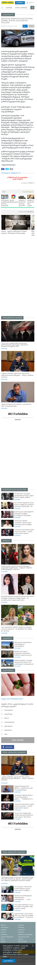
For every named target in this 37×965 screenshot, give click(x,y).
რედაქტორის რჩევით (12, 318)
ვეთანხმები (8, 961)
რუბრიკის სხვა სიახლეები (14, 490)
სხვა (5, 734)
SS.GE (3, 192)
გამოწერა (20, 3)
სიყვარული (8, 714)
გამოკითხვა (8, 670)
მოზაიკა (6, 541)
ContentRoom (26, 212)
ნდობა (6, 718)
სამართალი (8, 15)
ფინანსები (8, 730)
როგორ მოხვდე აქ (28, 192)
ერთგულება (8, 710)
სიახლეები (9, 8)
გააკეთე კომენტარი (27, 183)
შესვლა (31, 2)
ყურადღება (8, 726)
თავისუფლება (9, 722)
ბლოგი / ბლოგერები (21, 8)
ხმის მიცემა (18, 740)
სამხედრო (7, 638)
